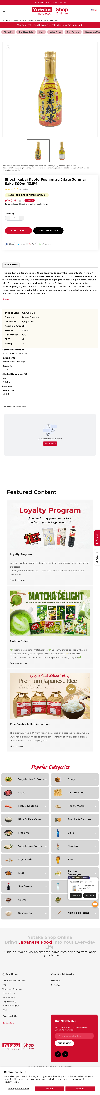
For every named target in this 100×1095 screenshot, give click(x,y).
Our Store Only (26, 32)
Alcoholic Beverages (74, 873)
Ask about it (90, 895)
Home (5, 20)
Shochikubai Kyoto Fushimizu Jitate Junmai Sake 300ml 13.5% (37, 20)
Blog (4, 1010)
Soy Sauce (25, 886)
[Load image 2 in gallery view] (62, 151)
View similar (76, 895)
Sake (71, 832)
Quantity (10, 213)
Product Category (10, 1005)
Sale (41, 32)
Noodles (23, 832)
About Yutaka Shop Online (14, 981)
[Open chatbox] (95, 904)
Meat (21, 792)
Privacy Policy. (11, 1082)
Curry (71, 779)
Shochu (73, 846)
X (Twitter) (55, 985)
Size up (6, 299)
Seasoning (25, 913)
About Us (8, 32)
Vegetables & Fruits (31, 779)
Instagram (56, 981)
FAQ (4, 985)
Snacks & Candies (79, 819)
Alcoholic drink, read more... (25, 195)
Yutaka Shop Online (44, 1066)
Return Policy (8, 997)
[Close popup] (96, 879)
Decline (80, 1088)
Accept (49, 1088)
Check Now (16, 580)
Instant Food (76, 792)
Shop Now (15, 746)
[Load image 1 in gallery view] (38, 151)
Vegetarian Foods (30, 846)
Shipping (23, 204)
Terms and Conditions (12, 989)
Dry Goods (25, 859)
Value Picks (55, 32)
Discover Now (17, 663)
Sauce (22, 899)
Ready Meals (76, 805)
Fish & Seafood (28, 805)
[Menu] (4, 11)
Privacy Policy (8, 993)
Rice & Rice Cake (29, 819)
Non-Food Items (78, 912)
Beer (71, 859)
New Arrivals (73, 32)
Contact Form (8, 1023)
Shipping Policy (9, 1001)
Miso (21, 872)
